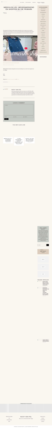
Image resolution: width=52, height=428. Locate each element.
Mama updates (43, 23)
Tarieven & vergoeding (40, 2)
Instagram (11, 79)
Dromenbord (43, 10)
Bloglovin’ (8, 79)
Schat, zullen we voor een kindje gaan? (30, 139)
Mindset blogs (43, 28)
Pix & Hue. (36, 426)
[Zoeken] (47, 245)
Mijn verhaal (22, 2)
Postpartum (43, 32)
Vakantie (43, 39)
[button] (28, 2)
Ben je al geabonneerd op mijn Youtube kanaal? (11, 62)
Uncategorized (43, 37)
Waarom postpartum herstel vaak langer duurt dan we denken (46, 291)
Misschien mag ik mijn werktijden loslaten (46, 283)
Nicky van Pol (16, 89)
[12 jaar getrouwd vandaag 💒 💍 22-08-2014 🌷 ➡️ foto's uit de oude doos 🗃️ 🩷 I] (4, 408)
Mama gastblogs (43, 21)
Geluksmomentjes (43, 12)
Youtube (18, 79)
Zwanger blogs (43, 50)
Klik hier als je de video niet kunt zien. (8, 64)
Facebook (14, 79)
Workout (43, 46)
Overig (43, 30)
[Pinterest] (48, 2)
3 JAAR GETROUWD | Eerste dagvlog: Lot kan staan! (19, 141)
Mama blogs (43, 19)
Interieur (43, 14)
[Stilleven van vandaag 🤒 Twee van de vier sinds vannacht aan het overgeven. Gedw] (47, 408)
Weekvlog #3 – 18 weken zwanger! (8, 139)
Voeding (43, 41)
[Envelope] (49, 2)
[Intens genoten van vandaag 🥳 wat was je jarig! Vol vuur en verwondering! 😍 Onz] (30, 408)
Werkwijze (34, 2)
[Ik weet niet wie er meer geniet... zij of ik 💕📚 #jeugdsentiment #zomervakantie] (21, 408)
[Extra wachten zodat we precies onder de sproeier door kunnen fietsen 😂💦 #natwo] (13, 408)
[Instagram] (47, 2)
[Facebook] (23, 421)
